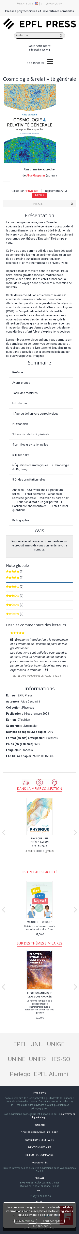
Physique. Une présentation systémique (40, 842)
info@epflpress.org (39, 49)
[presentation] (3, 831)
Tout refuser (39, 1226)
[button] (29, 123)
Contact (40, 1125)
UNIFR (37, 1059)
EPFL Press (25, 695)
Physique (32, 190)
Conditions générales (39, 1140)
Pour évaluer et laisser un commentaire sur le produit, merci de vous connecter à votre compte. (40, 545)
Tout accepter (52, 1221)
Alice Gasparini (35, 175)
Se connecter (35, 62)
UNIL (37, 1044)
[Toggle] (50, 62)
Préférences (25, 1221)
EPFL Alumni (51, 1074)
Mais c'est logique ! (39, 922)
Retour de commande (39, 1155)
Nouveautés (40, 1162)
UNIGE (56, 1044)
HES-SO (59, 1059)
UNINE (17, 1059)
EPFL (20, 1044)
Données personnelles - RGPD (39, 1132)
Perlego (20, 1074)
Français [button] (54, 3)
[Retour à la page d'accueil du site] (39, 24)
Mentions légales (39, 1147)
